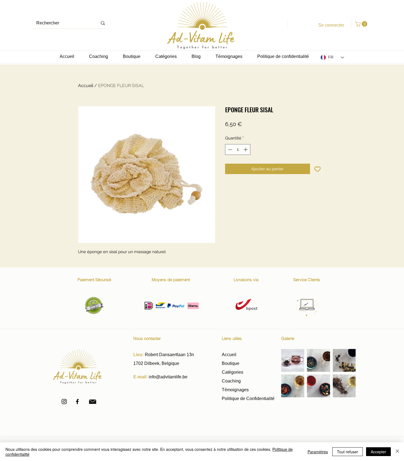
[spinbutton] (237, 149)
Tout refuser (347, 451)
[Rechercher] (103, 23)
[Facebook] (77, 401)
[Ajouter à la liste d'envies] (317, 169)
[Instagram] (64, 401)
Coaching (231, 381)
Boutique (231, 363)
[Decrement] (229, 149)
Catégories (232, 372)
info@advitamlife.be (168, 377)
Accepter (378, 451)
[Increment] (246, 149)
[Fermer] (397, 452)
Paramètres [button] (318, 451)
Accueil (85, 85)
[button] (362, 24)
